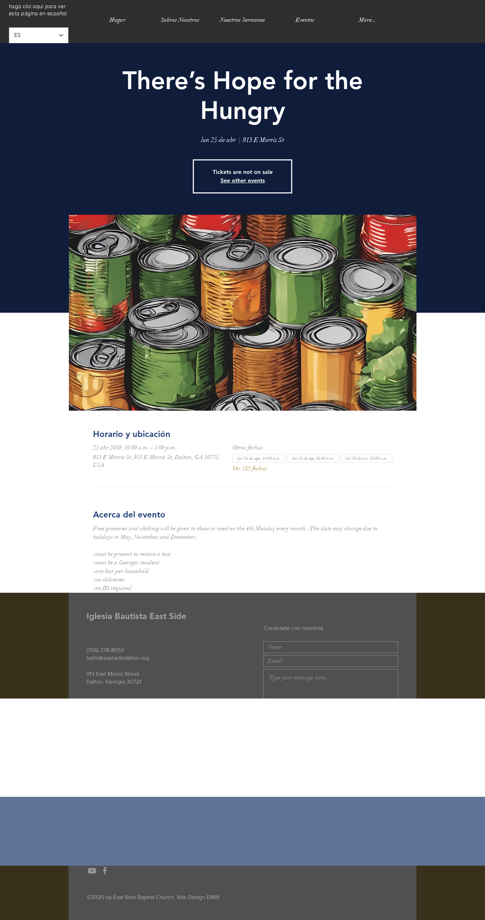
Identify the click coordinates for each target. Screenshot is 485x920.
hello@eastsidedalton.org (117, 658)
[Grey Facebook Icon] (105, 871)
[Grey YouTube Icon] (92, 871)
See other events (242, 180)
